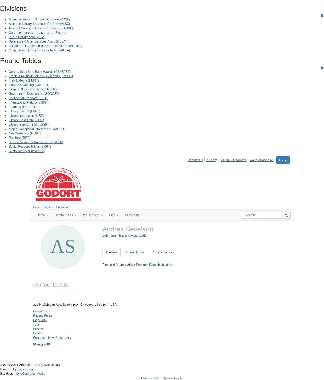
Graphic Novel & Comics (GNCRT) (33, 89)
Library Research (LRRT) (26, 120)
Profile (110, 252)
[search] (286, 215)
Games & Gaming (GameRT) (29, 84)
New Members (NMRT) (25, 133)
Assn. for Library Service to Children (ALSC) (39, 23)
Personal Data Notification (154, 264)
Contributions (161, 252)
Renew (38, 328)
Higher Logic (26, 369)
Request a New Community (52, 337)
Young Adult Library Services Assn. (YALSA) (39, 50)
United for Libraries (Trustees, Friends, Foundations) (45, 45)
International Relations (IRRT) (29, 102)
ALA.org (212, 160)
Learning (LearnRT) (23, 106)
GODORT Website (234, 160)
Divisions (62, 207)
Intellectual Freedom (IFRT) (28, 98)
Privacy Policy (42, 315)
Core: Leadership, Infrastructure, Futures (37, 32)
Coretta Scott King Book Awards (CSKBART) (40, 71)
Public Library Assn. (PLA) (27, 37)
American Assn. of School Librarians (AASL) (39, 19)
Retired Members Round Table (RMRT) (36, 142)
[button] (42, 214)
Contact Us (195, 160)
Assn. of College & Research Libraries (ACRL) (41, 28)
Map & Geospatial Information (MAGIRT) (37, 129)
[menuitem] (196, 159)
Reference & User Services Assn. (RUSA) (38, 41)
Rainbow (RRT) (19, 137)
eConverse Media (32, 373)
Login (283, 160)
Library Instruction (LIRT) (26, 115)
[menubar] (231, 159)
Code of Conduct (262, 160)
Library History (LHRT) (24, 111)
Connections (133, 252)
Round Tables (42, 207)
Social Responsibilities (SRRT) (30, 146)
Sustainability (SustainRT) (27, 151)
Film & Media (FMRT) (24, 80)
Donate (38, 333)
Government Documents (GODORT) (34, 93)
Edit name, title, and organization (125, 235)
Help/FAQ (40, 320)
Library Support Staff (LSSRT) (29, 124)
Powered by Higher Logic (162, 378)
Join (36, 324)
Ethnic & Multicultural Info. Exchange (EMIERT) (41, 76)
